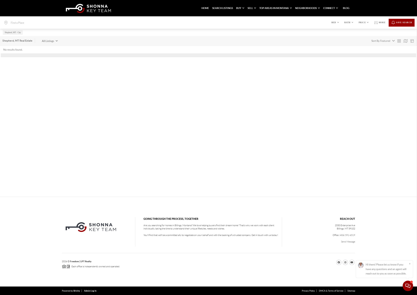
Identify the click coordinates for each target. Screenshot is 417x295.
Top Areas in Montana (274, 8)
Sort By (375, 40)
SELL (250, 8)
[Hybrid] (412, 41)
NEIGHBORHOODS (306, 8)
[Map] (405, 41)
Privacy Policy (308, 291)
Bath (347, 22)
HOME (205, 8)
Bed (333, 22)
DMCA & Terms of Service (331, 291)
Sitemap (351, 291)
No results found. (12, 49)
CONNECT (329, 8)
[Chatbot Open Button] (408, 286)
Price (362, 22)
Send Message (348, 241)
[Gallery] (399, 41)
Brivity (76, 291)
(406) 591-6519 (347, 235)
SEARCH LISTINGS (222, 8)
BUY (238, 8)
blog (346, 8)
